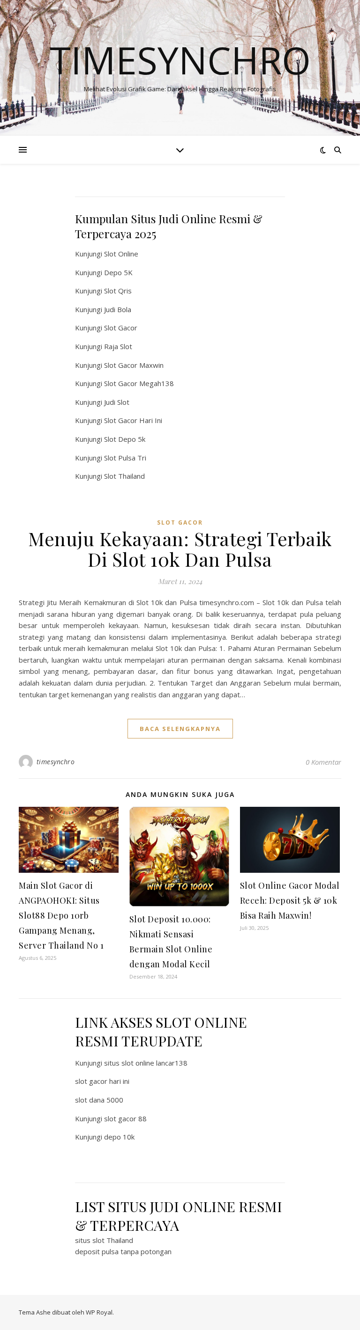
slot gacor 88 (125, 1118)
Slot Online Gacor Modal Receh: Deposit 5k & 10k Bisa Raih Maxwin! (290, 900)
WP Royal (99, 1312)
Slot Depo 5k (124, 439)
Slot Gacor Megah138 (139, 383)
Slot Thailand (124, 476)
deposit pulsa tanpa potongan (123, 1251)
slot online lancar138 (154, 1062)
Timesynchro (180, 60)
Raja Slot (118, 346)
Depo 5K (118, 272)
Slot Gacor (120, 327)
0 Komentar (323, 762)
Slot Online (121, 253)
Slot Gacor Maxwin (134, 365)
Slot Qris (118, 290)
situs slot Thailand (104, 1240)
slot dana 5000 (99, 1099)
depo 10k (119, 1136)
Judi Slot (116, 402)
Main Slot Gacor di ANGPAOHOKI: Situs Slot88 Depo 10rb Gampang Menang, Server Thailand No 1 (61, 915)
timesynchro (56, 761)
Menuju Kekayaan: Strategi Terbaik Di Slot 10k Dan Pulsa (180, 548)
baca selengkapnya (180, 728)
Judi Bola (117, 309)
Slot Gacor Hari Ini (133, 420)
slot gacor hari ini (102, 1081)
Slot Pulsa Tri (125, 457)
